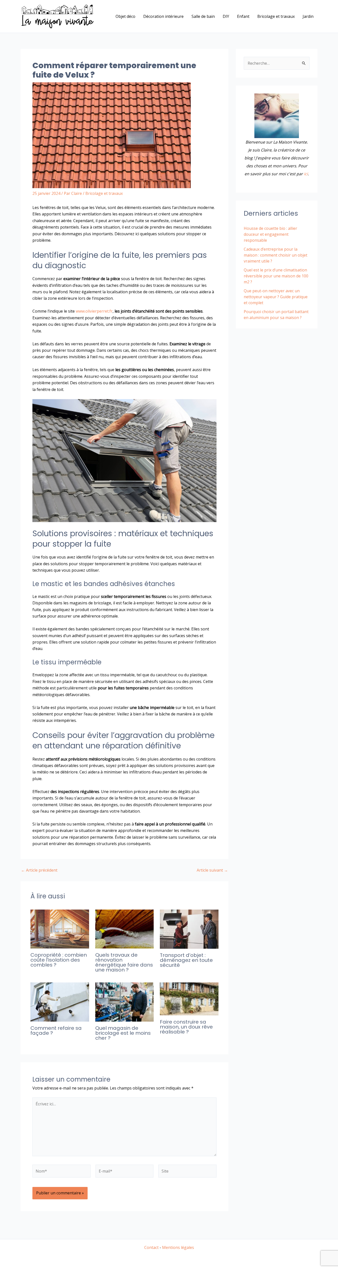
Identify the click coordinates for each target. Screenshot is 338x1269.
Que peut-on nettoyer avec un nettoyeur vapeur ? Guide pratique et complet (276, 296)
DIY (226, 16)
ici (306, 174)
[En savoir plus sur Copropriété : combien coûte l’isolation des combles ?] (59, 928)
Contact (151, 1247)
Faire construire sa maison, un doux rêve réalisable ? (186, 1026)
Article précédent (39, 870)
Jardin (308, 16)
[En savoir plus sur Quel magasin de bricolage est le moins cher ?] (124, 1001)
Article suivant (212, 870)
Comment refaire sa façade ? (56, 1030)
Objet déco (125, 16)
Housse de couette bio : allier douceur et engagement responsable (270, 234)
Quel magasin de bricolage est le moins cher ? (123, 1033)
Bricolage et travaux (276, 16)
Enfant (243, 16)
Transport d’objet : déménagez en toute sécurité (186, 960)
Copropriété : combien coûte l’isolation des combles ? (58, 959)
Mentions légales (178, 1247)
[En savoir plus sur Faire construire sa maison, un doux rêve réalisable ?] (189, 998)
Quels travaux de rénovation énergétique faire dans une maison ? (124, 962)
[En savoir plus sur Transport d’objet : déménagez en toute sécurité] (189, 928)
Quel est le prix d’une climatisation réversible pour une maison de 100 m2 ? (276, 276)
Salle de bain (203, 16)
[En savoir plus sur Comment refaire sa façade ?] (59, 1001)
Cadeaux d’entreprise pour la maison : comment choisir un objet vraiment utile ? (275, 255)
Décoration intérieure (163, 16)
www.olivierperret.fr (94, 311)
